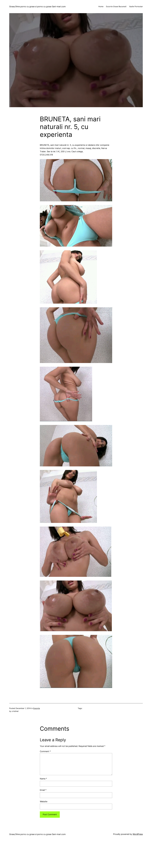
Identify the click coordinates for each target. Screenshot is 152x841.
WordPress (138, 834)
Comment (45, 751)
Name (43, 778)
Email (43, 790)
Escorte (36, 708)
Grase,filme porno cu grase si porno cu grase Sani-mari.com (37, 6)
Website (43, 801)
